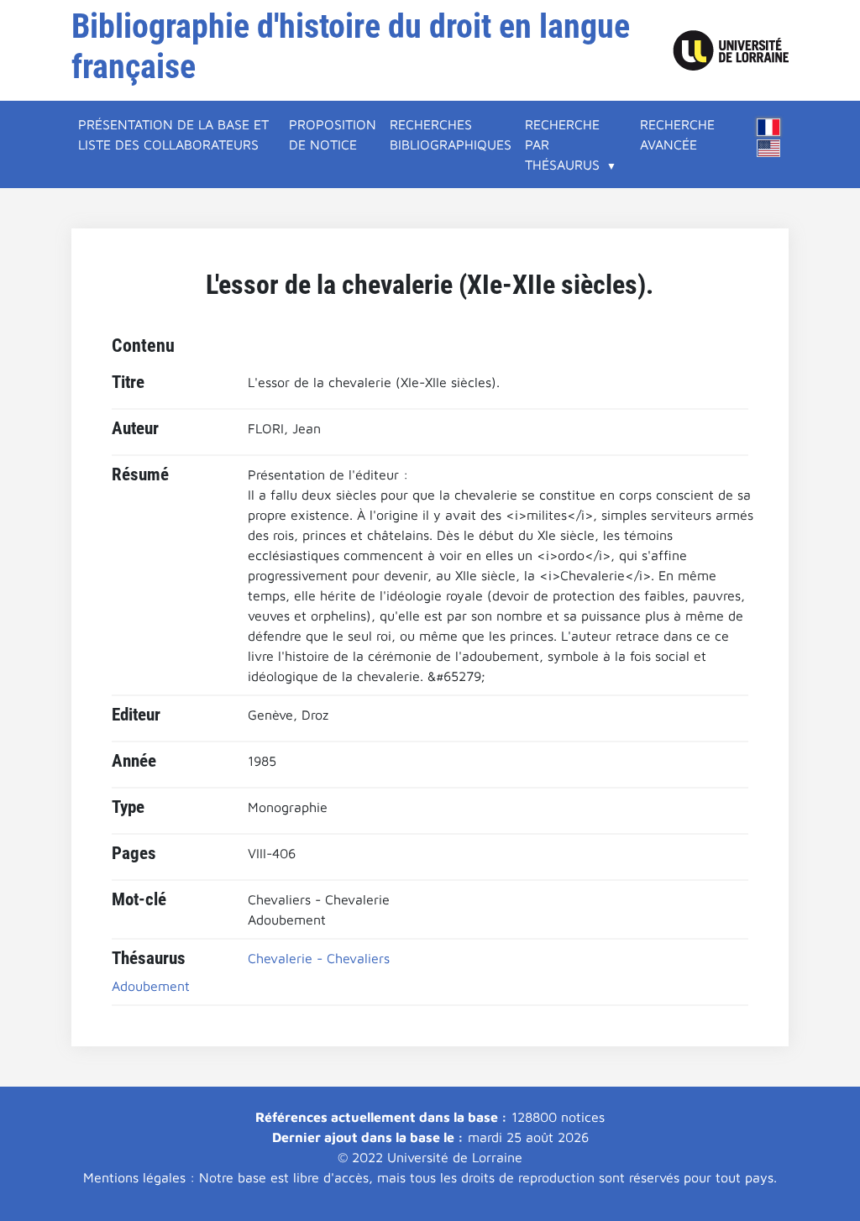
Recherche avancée (677, 134)
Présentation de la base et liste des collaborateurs (173, 134)
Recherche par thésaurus (562, 144)
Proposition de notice (332, 134)
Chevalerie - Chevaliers (319, 958)
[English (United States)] (768, 148)
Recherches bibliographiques (450, 134)
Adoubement (151, 985)
